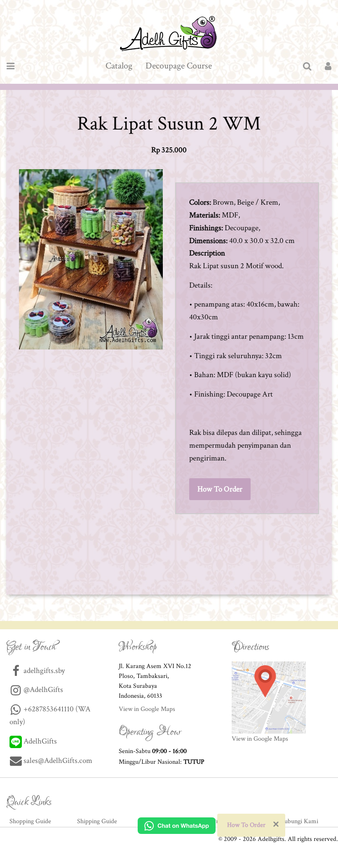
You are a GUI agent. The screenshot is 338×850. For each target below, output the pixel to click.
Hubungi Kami (299, 821)
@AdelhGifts (42, 690)
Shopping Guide (30, 821)
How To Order (219, 489)
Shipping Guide (97, 821)
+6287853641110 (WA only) (50, 715)
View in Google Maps (147, 709)
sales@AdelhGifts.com (57, 761)
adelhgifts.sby (43, 671)
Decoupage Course (179, 66)
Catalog (119, 66)
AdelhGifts (39, 741)
